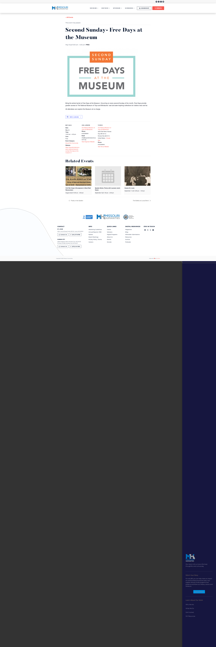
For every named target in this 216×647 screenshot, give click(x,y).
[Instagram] (159, 2)
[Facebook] (156, 2)
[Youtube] (163, 2)
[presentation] (78, 176)
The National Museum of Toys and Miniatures (88, 128)
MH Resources (190, 616)
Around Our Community (71, 143)
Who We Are (190, 604)
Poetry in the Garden (76, 201)
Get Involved (190, 612)
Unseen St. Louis (129, 188)
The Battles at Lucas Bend (141, 201)
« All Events (69, 17)
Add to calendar (74, 117)
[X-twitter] (161, 2)
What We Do (190, 608)
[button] (199, 262)
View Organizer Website (88, 142)
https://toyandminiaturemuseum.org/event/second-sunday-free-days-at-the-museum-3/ (72, 150)
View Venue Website (103, 146)
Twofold (158, 258)
